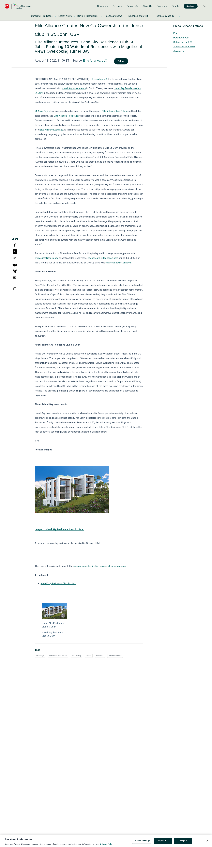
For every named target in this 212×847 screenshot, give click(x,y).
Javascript (179, 51)
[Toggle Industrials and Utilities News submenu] (152, 16)
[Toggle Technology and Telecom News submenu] (179, 16)
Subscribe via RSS (182, 42)
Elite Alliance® (99, 79)
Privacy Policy (106, 844)
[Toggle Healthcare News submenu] (124, 16)
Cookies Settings (142, 840)
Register (190, 6)
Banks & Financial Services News (88, 16)
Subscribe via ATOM (184, 46)
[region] (106, 841)
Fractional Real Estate (58, 656)
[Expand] (106, 511)
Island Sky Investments (74, 88)
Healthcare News (113, 16)
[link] (102, 6)
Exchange (40, 656)
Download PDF (181, 37)
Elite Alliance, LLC (95, 60)
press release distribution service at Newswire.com (99, 566)
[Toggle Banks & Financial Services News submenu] (101, 16)
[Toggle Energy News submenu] (74, 16)
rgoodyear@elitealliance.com (103, 258)
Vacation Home (115, 656)
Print (176, 33)
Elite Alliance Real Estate (115, 111)
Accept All (183, 840)
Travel (88, 656)
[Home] (18, 6)
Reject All (162, 840)
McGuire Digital (42, 111)
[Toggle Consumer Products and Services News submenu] (55, 16)
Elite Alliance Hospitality (66, 115)
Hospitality (76, 656)
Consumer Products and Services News (42, 16)
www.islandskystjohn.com (118, 262)
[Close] (207, 840)
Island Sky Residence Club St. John (58, 583)
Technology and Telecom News (166, 16)
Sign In (175, 6)
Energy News (65, 16)
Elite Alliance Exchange (51, 129)
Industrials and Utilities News (138, 16)
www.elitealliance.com (46, 258)
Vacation (100, 656)
